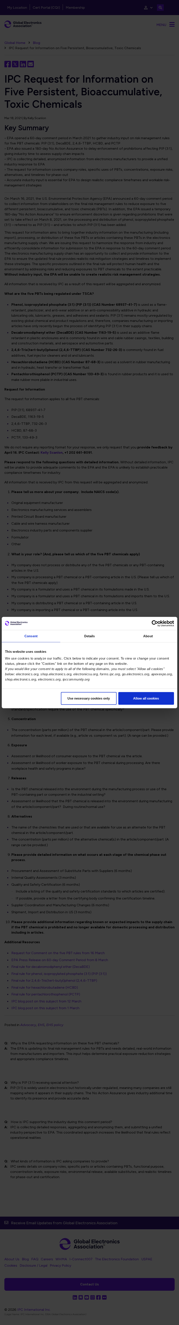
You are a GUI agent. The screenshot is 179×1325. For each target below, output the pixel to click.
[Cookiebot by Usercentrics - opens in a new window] (155, 623)
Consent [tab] (31, 636)
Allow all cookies (146, 698)
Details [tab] (89, 636)
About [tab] (148, 636)
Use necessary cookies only (88, 698)
